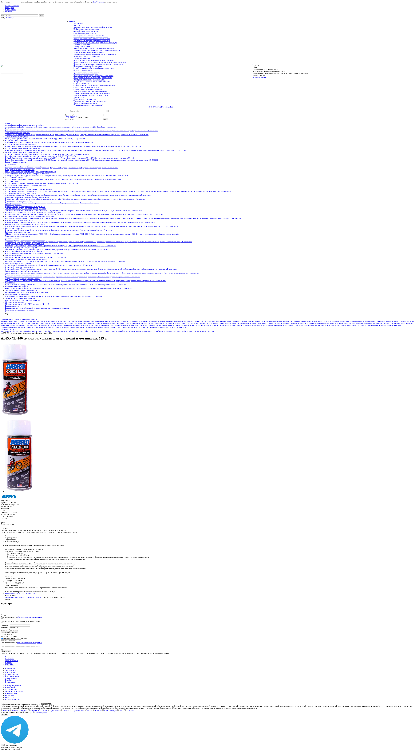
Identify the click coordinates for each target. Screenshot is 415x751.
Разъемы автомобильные (53, 195)
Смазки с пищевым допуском (16, 187)
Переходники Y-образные (31, 203)
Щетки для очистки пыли (71, 249)
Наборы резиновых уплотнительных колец (21, 253)
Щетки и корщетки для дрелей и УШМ (51, 199)
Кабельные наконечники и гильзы (86, 72)
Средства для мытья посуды (70, 168)
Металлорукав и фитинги (14, 302)
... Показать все (110, 127)
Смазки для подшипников (59, 296)
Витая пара (9, 246)
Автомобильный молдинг (36, 183)
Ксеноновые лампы (114, 179)
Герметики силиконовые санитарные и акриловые (23, 277)
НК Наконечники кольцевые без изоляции (42, 222)
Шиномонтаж (78, 97)
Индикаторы (24, 292)
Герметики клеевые (63, 277)
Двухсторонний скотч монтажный (139, 214)
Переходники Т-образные (69, 203)
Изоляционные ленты (13, 214)
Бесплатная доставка (12, 699)
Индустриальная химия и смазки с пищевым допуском (93, 48)
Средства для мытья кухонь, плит (93, 168)
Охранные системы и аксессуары (85, 74)
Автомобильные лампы (82, 45)
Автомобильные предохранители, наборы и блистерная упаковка (73, 191)
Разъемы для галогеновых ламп (95, 179)
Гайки (7, 158)
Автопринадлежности (81, 46)
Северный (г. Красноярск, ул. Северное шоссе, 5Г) (23, 597)
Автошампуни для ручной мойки (67, 135)
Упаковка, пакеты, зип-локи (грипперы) (88, 105)
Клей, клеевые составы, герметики (86, 29)
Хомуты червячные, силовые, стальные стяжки (90, 95)
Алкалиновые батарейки (14, 142)
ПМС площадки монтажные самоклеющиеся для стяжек (76, 269)
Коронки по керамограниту (15, 261)
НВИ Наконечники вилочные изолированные (212, 218)
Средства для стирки (41, 168)
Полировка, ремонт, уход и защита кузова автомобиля (93, 76)
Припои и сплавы (11, 207)
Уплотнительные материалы (110, 288)
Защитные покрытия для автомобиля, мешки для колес (93, 60)
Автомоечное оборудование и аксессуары (88, 35)
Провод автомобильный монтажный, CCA (89, 246)
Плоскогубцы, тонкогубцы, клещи (71, 226)
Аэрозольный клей (139, 131)
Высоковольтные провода (34, 195)
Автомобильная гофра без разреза (17, 127)
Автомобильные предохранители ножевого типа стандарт (26, 191)
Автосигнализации (12, 238)
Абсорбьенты (10, 249)
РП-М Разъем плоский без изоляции (102, 222)
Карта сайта (9, 697)
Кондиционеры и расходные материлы (19, 310)
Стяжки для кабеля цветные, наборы (111, 269)
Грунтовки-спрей (11, 230)
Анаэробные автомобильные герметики (53, 131)
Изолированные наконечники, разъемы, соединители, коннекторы (98, 64)
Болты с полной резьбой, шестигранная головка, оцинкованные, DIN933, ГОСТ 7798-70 (43, 156)
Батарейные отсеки (12, 292)
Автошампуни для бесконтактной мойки (39, 135)
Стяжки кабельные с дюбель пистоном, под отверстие (145, 269)
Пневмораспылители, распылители (18, 146)
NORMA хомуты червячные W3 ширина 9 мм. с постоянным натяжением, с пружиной (93, 281)
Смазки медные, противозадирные (170, 331)
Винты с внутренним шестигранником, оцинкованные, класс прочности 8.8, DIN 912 (126, 160)
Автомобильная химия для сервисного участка (90, 37)
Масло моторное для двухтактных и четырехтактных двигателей (76, 176)
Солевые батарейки (47, 142)
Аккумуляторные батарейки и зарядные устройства (74, 142)
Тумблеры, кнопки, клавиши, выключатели (89, 101)
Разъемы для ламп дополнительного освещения (65, 179)
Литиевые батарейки (31, 142)
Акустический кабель (35, 246)
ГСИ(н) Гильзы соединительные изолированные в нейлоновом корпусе (168, 218)
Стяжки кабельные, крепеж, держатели (87, 89)
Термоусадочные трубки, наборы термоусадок (90, 91)
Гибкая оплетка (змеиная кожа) (82, 127)
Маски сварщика (69, 265)
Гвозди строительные (18, 162)
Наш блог (8, 680)
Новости (8, 663)
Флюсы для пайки (38, 207)
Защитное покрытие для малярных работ (64, 211)
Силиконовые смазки (41, 296)
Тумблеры (44, 292)
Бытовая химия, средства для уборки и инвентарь (91, 41)
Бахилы (78, 265)
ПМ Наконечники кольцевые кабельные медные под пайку (157, 234)
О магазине (9, 659)
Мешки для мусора (33, 300)
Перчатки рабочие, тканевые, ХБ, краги (30, 265)
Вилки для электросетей (14, 139)
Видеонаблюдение (12, 306)
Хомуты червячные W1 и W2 (16, 281)
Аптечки (49, 183)
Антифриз (9, 176)
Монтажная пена (49, 277)
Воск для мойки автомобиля (90, 135)
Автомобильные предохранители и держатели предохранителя (96, 50)
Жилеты (63, 183)
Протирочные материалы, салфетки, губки (89, 80)
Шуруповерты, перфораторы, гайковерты (42, 226)
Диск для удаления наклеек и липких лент (82, 199)
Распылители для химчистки (42, 146)
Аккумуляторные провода (14, 195)
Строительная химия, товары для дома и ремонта (91, 93)
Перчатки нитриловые (54, 265)
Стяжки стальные (53, 281)
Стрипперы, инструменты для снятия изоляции (101, 226)
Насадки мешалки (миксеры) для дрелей (41, 261)
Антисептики (10, 265)
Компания (9, 657)
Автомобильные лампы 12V (15, 179)
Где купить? (9, 665)
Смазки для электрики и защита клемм (107, 331)
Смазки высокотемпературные (80, 296)
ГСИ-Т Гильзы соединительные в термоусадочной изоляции (61, 218)
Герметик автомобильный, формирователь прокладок (112, 131)
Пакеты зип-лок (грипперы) (15, 300)
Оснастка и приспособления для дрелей (70, 261)
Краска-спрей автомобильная (91, 230)
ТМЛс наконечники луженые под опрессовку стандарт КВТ (113, 234)
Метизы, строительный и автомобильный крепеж (91, 39)
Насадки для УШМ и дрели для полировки (21, 199)
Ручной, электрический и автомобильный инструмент (93, 68)
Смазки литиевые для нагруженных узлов (199, 331)
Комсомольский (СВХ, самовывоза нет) (20, 594)
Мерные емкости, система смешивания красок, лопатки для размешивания (152, 242)
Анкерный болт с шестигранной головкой (73, 154)
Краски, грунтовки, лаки (82, 70)
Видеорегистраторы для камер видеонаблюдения (50, 308)
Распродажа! (78, 23)
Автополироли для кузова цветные (18, 242)
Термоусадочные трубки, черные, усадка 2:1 (21, 273)
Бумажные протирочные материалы (28, 249)
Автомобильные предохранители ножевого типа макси (200, 191)
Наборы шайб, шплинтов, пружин (50, 253)
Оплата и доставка (12, 674)
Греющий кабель (20, 246)
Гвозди (7, 162)
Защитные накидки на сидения (105, 211)
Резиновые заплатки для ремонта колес (58, 285)
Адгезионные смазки (13, 296)
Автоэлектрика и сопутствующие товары (88, 52)
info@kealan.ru (98, 2)
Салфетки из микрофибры (52, 249)
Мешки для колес (123, 211)
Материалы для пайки (81, 58)
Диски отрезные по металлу (108, 199)
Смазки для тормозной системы (81, 331)
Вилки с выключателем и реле (35, 139)
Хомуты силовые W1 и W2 (37, 281)
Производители (11, 693)
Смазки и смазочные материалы (85, 103)
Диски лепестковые (126, 199)
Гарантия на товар (12, 676)
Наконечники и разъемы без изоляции (87, 66)
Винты (7, 160)
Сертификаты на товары (14, 691)
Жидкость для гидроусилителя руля (26, 176)
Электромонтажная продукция (16, 137)
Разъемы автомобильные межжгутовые (77, 195)
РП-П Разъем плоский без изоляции (130, 222)
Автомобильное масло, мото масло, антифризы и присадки (95, 43)
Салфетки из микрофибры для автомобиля (113, 146)
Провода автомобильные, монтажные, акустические (92, 78)
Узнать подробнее (41, 712)
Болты (7, 156)
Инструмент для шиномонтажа (31, 285)
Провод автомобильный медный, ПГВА (58, 246)
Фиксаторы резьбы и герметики (80, 131)
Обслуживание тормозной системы (161, 150)
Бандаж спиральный (62, 127)
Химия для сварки (59, 257)
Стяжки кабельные (12, 269)
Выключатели (35, 292)
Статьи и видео (11, 689)
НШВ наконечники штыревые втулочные (73, 222)
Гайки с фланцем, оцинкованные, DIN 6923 (77, 158)
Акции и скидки (11, 678)
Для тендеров (10, 672)
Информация (10, 668)
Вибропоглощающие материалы (17, 288)
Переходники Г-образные (50, 203)
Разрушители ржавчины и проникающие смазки (140, 331)
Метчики (111, 261)
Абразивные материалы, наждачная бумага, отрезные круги (95, 54)
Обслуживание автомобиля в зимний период (131, 150)
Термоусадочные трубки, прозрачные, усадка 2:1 (89, 273)
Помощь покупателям (13, 686)
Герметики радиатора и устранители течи (20, 150)
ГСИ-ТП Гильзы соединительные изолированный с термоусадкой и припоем (113, 218)
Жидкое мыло (55, 168)
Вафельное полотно (89, 249)
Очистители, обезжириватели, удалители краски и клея (108, 277)
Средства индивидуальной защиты (86, 87)
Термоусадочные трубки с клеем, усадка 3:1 (54, 273)
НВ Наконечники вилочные (15, 222)
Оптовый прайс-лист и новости (15, 638)
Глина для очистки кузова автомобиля (67, 242)
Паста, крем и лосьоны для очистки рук (19, 170)
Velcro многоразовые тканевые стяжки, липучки (37, 269)
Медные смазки (27, 296)
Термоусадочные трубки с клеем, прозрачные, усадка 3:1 (128, 273)
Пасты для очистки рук (47, 172)
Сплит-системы (11, 312)
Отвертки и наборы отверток (16, 226)
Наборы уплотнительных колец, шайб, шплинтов (91, 82)
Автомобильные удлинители (15, 183)
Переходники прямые (13, 203)
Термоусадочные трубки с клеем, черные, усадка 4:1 (168, 273)
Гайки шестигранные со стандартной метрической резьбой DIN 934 (35, 158)
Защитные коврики (86, 211)
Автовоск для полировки (14, 135)
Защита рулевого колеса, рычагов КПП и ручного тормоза (26, 211)
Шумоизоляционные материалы (85, 99)
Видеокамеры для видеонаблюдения (18, 308)
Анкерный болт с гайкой (48, 154)
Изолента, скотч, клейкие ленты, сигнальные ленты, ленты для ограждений (101, 62)
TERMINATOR (11, 670)
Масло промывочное (108, 176)
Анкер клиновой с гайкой (28, 154)
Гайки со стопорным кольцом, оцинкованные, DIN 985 (113, 158)
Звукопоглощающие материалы (41, 288)
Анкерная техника (12, 154)
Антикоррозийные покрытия (42, 242)
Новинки (76, 25)
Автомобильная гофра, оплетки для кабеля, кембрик (92, 27)
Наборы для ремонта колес (105, 285)
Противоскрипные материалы (64, 288)
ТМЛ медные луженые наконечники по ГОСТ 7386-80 (70, 234)
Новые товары (10, 687)
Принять (4, 715)
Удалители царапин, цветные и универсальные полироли (103, 242)
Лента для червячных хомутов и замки (139, 281)
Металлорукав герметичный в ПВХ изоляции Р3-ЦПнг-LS (27, 304)
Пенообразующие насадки (88, 146)
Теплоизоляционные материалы (87, 288)
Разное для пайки (25, 207)
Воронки (56, 183)
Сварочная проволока (13, 257)
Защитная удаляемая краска (40, 230)
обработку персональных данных (29, 617)
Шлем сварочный (28, 257)
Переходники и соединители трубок (86, 56)
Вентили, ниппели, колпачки (84, 285)
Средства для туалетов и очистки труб (19, 168)
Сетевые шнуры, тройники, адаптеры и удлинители (65, 139)
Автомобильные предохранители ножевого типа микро (159, 191)
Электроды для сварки (43, 257)
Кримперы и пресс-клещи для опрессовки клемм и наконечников (144, 226)
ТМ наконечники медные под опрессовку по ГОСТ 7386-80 (27, 234)
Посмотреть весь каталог (160, 107)
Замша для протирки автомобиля (65, 146)
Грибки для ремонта (12, 285)
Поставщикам (10, 682)
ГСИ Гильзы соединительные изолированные (22, 218)
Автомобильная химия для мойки (85, 31)
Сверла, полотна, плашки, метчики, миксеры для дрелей (94, 85)
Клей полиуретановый (78, 277)
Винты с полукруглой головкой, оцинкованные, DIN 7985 (72, 160)
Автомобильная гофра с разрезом (42, 127)
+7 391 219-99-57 (71, 117)
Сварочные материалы (81, 83)
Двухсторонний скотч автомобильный (112, 214)
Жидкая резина (24, 230)
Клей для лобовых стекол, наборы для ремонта (97, 150)
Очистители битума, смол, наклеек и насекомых (119, 135)
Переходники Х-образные (89, 203)
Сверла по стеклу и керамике (97, 261)
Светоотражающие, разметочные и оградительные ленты (43, 214)
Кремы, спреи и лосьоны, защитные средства (22, 172)
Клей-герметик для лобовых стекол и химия (21, 131)
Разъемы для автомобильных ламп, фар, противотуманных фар (115, 195)
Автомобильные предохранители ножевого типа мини (117, 191)
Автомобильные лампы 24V (36, 179)
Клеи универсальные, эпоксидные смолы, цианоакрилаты (57, 150)
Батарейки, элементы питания (84, 33)
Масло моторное (46, 176)
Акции (7, 123)
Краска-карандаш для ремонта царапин (65, 230)
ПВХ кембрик (99, 127)
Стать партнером (11, 661)
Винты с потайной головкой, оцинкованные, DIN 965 (31, 160)
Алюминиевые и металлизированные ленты (80, 214)
